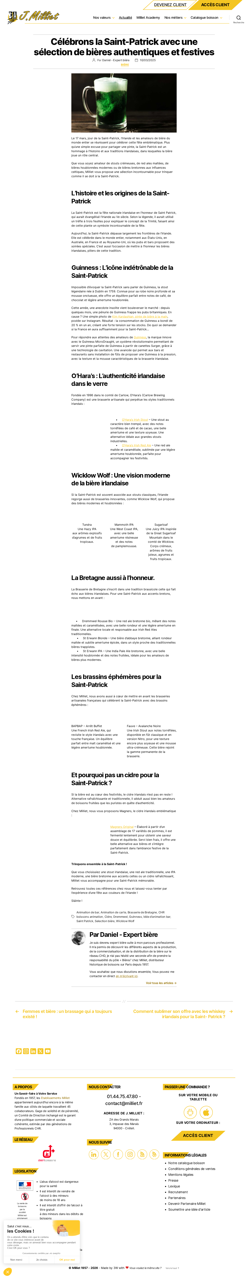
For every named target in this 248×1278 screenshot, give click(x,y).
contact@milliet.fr (124, 1103)
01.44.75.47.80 (122, 1096)
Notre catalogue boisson (186, 1163)
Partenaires (176, 1198)
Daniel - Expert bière (115, 60)
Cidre (108, 916)
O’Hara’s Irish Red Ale (136, 445)
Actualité (125, 17)
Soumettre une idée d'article (189, 1209)
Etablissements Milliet (55, 1098)
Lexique (174, 1186)
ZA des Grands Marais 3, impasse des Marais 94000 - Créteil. (124, 1124)
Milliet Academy (148, 17)
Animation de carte (113, 912)
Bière (125, 64)
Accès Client (215, 5)
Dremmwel (120, 916)
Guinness (140, 337)
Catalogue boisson (204, 17)
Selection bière (105, 921)
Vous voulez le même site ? (145, 1268)
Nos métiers (173, 17)
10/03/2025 (148, 60)
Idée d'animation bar (156, 916)
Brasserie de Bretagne (142, 912)
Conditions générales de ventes (191, 1169)
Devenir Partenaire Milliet (187, 1204)
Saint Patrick (84, 921)
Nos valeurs (102, 17)
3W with (119, 1268)
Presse (173, 1180)
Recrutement (178, 1192)
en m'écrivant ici (126, 976)
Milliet (76, 1268)
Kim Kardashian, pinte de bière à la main (139, 316)
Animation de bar (87, 912)
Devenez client (170, 5)
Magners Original (122, 827)
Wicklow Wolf (125, 921)
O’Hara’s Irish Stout (135, 419)
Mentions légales (180, 1174)
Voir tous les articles (161, 983)
